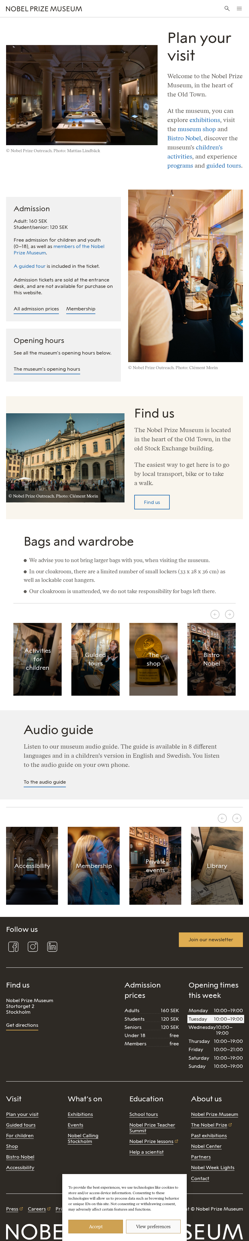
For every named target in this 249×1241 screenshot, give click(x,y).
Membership (80, 309)
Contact (200, 1178)
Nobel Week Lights (212, 1167)
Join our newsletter (211, 939)
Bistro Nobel (184, 138)
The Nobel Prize (209, 1125)
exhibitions (204, 120)
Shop (12, 1146)
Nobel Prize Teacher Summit (152, 1128)
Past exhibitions (209, 1135)
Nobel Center (206, 1146)
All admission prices (36, 309)
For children (20, 1135)
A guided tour (30, 266)
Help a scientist (146, 1152)
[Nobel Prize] (83, 8)
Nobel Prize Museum (214, 1114)
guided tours (223, 165)
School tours (143, 1114)
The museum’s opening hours (47, 369)
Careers (37, 1209)
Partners (201, 1157)
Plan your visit (22, 1114)
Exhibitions (80, 1114)
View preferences (153, 1226)
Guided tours (21, 1125)
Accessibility (20, 1167)
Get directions (22, 1025)
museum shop (197, 129)
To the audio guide (45, 782)
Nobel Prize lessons (151, 1141)
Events (75, 1125)
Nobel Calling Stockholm (83, 1138)
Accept (96, 1226)
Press (12, 1209)
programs (180, 165)
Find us (152, 502)
